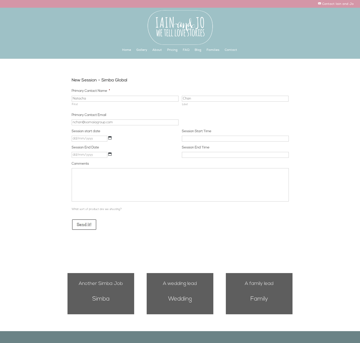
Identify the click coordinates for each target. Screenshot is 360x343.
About (157, 50)
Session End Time (196, 147)
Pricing (172, 50)
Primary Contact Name (91, 91)
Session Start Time (196, 131)
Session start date (86, 131)
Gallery (141, 50)
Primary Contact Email (89, 115)
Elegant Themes (88, 337)
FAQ (186, 50)
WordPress (115, 337)
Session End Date (85, 147)
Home (126, 50)
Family (259, 299)
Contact (231, 50)
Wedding (180, 299)
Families (213, 50)
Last (185, 104)
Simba (101, 299)
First (75, 104)
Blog (198, 50)
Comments (80, 163)
